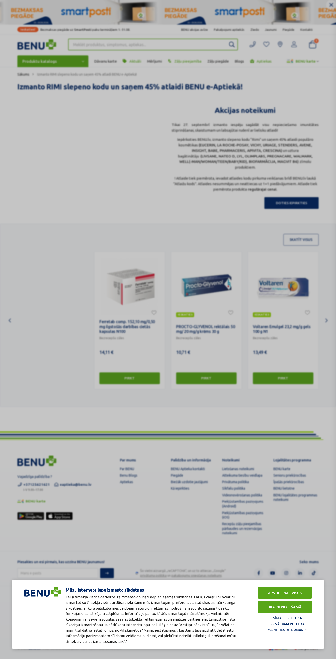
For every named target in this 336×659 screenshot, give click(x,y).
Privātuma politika (287, 624)
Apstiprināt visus (285, 593)
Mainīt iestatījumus (285, 629)
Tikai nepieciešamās (285, 607)
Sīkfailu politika (287, 618)
